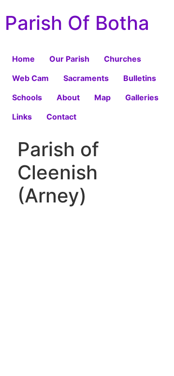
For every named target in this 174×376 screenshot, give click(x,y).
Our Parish (69, 59)
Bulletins (139, 78)
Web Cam (30, 78)
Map (102, 97)
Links (22, 116)
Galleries (142, 97)
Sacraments (86, 78)
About (68, 97)
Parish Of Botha (77, 23)
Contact (61, 116)
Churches (122, 59)
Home (23, 59)
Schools (27, 97)
